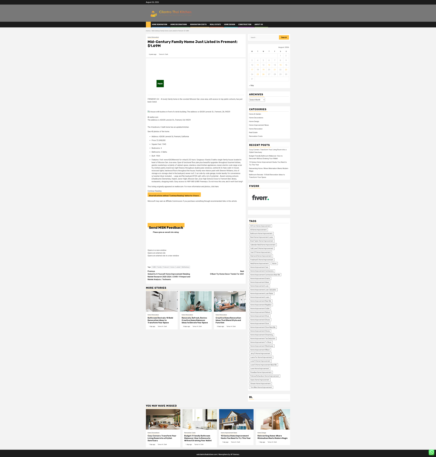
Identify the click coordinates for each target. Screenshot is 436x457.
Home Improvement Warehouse (261, 346)
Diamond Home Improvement (261, 256)
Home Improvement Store (259, 323)
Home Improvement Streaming (261, 335)
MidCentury (185, 267)
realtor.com (179, 186)
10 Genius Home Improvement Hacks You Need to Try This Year (236, 437)
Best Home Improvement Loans (261, 237)
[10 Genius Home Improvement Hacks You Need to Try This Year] (236, 419)
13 (269, 65)
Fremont (166, 267)
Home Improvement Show (259, 316)
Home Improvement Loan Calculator (263, 290)
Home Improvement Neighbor (261, 305)
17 (252, 70)
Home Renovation (159, 24)
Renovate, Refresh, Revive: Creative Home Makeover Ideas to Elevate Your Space (195, 320)
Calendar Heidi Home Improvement (262, 245)
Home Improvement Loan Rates (261, 293)
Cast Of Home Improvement (260, 252)
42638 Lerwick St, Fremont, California (174, 136)
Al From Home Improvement (260, 226)
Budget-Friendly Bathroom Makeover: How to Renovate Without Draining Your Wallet (198, 438)
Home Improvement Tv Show (260, 342)
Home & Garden (255, 114)
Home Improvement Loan (259, 286)
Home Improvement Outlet (260, 308)
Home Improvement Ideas (259, 282)
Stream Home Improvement (260, 383)
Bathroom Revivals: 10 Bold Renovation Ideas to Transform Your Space (160, 320)
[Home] (148, 24)
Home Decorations (178, 24)
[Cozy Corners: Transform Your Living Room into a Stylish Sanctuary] (163, 419)
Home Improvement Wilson (260, 350)
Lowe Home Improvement (259, 368)
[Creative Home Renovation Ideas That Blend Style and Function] (230, 301)
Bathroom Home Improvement (261, 233)
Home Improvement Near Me (260, 301)
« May (251, 85)
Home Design (229, 24)
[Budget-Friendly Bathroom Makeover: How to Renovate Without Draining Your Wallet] (200, 419)
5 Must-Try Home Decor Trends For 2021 (227, 272)
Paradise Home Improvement (260, 372)
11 (258, 65)
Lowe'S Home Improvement (260, 361)
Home (172, 267)
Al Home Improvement (258, 230)
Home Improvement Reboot (260, 312)
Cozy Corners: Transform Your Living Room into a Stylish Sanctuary (162, 438)
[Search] (288, 24)
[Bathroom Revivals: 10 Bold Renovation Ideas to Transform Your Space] (162, 301)
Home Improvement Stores (260, 331)
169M (154, 267)
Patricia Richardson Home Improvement (264, 376)
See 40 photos (153, 131)
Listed (178, 267)
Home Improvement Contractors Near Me (265, 275)
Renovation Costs (198, 24)
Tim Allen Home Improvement (261, 387)
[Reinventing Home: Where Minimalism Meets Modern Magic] (273, 419)
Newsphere (223, 454)
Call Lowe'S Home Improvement (261, 248)
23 (286, 70)
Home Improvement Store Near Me (262, 327)
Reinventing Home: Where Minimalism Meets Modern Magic (273, 437)
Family (159, 267)
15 (280, 65)
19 (263, 70)
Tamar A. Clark (163, 54)
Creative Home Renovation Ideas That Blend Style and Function (228, 320)
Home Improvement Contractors (262, 271)
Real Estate (215, 24)
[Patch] (160, 83)
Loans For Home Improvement (261, 357)
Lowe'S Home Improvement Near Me (263, 365)
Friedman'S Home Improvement (261, 260)
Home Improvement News (259, 125)
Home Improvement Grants (260, 278)
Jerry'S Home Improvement (260, 353)
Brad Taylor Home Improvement (261, 241)
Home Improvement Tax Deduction (262, 338)
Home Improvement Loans (259, 297)
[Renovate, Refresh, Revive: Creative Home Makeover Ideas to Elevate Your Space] (196, 301)
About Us (259, 24)
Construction (244, 24)
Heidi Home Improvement (259, 263)
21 (275, 70)
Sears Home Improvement (259, 380)
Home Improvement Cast (259, 267)
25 (258, 74)
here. (217, 186)
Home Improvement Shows (260, 320)
